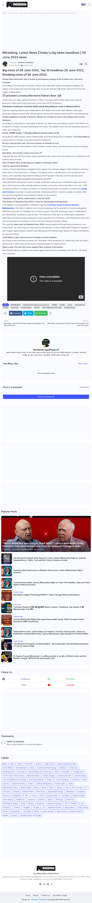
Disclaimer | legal (60, 895)
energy (59, 788)
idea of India (61, 811)
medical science (76, 811)
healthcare (20, 799)
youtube (70, 685)
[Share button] (50, 313)
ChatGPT (74, 803)
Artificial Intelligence (44, 784)
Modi (85, 780)
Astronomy (70, 799)
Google (36, 807)
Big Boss (40, 803)
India (70, 305)
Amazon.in (7, 795)
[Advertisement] (46, 32)
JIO (43, 807)
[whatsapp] (51, 884)
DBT (26, 795)
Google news (78, 772)
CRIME (54, 305)
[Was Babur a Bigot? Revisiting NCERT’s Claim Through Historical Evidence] (6, 595)
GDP (42, 795)
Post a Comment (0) (46, 397)
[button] (83, 4)
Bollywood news (18, 784)
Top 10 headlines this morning (14, 780)
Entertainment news (10, 788)
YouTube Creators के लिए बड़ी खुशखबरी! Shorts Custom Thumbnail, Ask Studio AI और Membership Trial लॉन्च (48, 608)
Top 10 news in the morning (13, 776)
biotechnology (78, 795)
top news (21, 772)
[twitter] (44, 884)
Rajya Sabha (70, 807)
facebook (25, 679)
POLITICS (14, 308)
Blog (36, 788)
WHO (57, 772)
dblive (36, 811)
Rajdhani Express (55, 807)
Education (66, 772)
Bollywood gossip (54, 803)
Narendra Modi (33, 776)
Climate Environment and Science (36, 305)
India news (74, 768)
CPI (66, 803)
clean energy (8, 799)
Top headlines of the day (52, 308)
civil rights (27, 811)
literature (63, 768)
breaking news (8, 772)
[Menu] (3, 4)
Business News (81, 776)
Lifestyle (16, 792)
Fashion (17, 807)
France (34, 795)
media (70, 784)
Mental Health (28, 792)
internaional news (65, 776)
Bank (23, 803)
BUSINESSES (15, 305)
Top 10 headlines (62, 780)
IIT (86, 788)
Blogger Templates (39, 899)
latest (32, 768)
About (35, 895)
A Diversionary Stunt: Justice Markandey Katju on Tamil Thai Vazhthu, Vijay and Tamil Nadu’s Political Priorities (51, 583)
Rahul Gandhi (26, 788)
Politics (49, 780)
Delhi (51, 788)
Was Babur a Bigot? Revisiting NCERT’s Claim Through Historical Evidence (46, 595)
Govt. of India (77, 788)
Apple (50, 799)
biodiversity (15, 811)
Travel (5, 811)
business (81, 792)
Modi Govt (41, 792)
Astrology (59, 799)
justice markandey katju (66, 764)
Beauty (31, 803)
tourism (14, 815)
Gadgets (26, 807)
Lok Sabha (65, 795)
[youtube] (47, 884)
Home (4, 13)
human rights (60, 784)
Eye (82, 803)
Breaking (76, 780)
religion (5, 815)
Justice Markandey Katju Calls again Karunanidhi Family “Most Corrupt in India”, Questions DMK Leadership (49, 620)
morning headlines (36, 780)
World (43, 788)
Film (67, 788)
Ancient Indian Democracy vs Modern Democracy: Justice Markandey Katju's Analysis (48, 571)
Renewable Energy (55, 792)
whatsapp (70, 679)
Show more (83, 364)
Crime (31, 784)
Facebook (7, 807)
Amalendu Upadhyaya (45, 349)
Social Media (26, 308)
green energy (47, 811)
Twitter (23, 685)
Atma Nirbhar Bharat (10, 803)
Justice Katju (49, 764)
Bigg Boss (18, 795)
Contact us (45, 895)
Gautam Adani (52, 795)
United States (13, 13)
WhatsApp (70, 792)
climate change (49, 776)
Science (6, 784)
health (62, 305)
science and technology (46, 768)
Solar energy (83, 807)
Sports (36, 308)
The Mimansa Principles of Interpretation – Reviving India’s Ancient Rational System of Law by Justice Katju (51, 645)
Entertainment (21, 768)
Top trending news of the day (40, 772)
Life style (6, 792)
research (31, 799)
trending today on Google (30, 815)
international (79, 305)
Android (41, 799)
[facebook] (40, 884)
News (6, 308)
